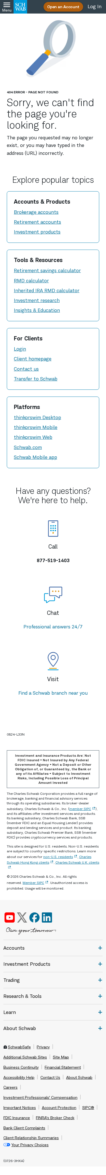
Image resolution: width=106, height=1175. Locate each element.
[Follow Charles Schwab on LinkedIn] (47, 917)
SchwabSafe (19, 1047)
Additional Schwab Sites (25, 1057)
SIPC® (88, 1108)
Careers (10, 1087)
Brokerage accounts (36, 212)
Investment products (37, 232)
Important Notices (19, 1108)
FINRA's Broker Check (55, 1118)
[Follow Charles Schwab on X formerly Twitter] (22, 917)
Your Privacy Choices (30, 1145)
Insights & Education (37, 310)
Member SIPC (33, 883)
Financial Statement (63, 1067)
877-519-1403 (53, 560)
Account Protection (59, 1108)
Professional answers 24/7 (53, 627)
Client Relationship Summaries (31, 1138)
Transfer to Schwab (35, 379)
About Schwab (79, 1077)
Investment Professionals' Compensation (40, 1097)
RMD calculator (31, 280)
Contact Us (50, 1077)
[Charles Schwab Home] (20, 7)
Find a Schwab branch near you (53, 693)
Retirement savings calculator (47, 270)
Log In (94, 6)
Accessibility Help (18, 1077)
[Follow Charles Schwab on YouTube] (10, 917)
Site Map (61, 1057)
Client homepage (32, 359)
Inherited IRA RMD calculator (46, 290)
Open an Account (63, 6)
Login (20, 349)
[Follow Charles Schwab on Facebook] (34, 917)
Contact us (26, 369)
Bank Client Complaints (24, 1128)
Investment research (37, 300)
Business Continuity (21, 1067)
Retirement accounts (37, 222)
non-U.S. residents (58, 857)
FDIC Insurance (16, 1118)
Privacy (43, 1047)
